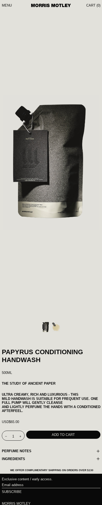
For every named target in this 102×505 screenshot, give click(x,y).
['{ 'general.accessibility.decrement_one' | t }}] (6, 437)
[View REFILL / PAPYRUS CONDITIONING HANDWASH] (46, 327)
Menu (7, 5)
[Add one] (20, 437)
